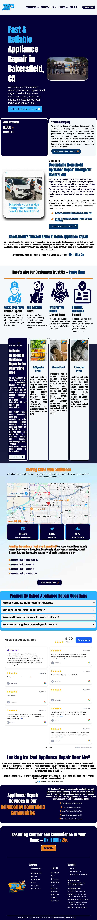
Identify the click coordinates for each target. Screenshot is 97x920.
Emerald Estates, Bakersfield (72, 815)
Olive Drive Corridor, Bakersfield (71, 819)
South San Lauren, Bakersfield (72, 811)
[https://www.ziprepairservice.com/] (8, 7)
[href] (48, 505)
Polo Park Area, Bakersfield (72, 807)
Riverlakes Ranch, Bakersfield (72, 803)
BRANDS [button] (62, 7)
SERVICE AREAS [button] (47, 7)
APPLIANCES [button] (31, 7)
